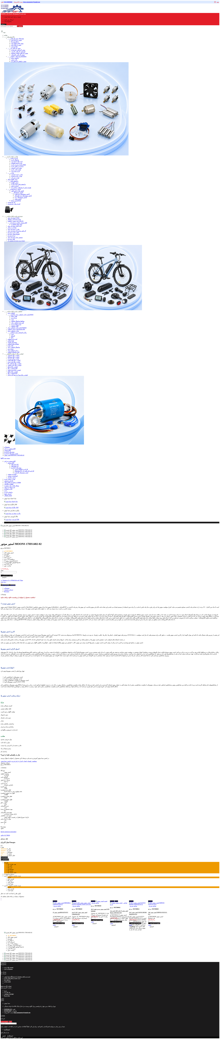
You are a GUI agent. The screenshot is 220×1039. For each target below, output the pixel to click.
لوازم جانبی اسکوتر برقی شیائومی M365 (20, 314)
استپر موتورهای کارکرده (21, 472)
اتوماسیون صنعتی (13, 476)
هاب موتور (14, 59)
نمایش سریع (57, 906)
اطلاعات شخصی (9, 994)
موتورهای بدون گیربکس (16, 38)
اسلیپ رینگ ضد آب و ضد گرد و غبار (18, 375)
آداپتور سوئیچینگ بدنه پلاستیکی (23, 195)
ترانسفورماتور (13, 181)
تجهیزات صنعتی (12, 474)
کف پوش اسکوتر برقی (17, 323)
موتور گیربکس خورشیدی (18, 50)
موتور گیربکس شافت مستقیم (19, 53)
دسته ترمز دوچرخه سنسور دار (16, 240)
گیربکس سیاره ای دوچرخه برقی (17, 231)
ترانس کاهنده (14, 182)
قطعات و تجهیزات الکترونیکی (12, 482)
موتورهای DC (9, 37)
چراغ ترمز (14, 318)
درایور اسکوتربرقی (13, 350)
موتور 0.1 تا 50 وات (16, 40)
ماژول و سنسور (8, 481)
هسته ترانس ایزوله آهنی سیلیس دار (21, 187)
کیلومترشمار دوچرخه (14, 234)
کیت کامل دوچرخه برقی (14, 226)
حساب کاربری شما (6, 986)
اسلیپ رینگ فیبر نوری (14, 362)
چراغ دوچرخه (11, 236)
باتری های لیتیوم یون (17, 161)
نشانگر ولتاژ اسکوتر (13, 344)
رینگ (12, 337)
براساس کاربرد (8, 492)
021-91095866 (8, 2)
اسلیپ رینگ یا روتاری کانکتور (13, 354)
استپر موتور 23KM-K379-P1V (60, 912)
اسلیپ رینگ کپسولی (13, 355)
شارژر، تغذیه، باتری (11, 156)
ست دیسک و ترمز (16, 324)
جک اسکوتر (11, 340)
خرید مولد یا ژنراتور (9, 487)
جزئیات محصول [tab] (8, 590)
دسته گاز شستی (12, 342)
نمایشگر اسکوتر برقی (14, 347)
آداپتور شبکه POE (16, 200)
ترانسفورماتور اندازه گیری (18, 184)
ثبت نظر (5, 857)
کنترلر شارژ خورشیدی (14, 204)
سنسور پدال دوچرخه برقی (15, 237)
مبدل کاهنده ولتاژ (12, 179)
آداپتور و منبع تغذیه (14, 189)
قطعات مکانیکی (8, 484)
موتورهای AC (15, 466)
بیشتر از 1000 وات (16, 45)
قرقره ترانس (14, 186)
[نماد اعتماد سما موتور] (11, 501)
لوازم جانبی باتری (16, 169)
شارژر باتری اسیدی (16, 176)
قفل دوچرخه (11, 239)
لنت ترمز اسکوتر (12, 339)
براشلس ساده (15, 58)
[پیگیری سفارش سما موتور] (12, 513)
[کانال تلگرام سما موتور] (11, 507)
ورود (5, 991)
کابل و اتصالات (8, 489)
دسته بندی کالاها (5, 458)
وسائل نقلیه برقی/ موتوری (11, 485)
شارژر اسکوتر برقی (13, 331)
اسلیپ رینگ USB (12, 368)
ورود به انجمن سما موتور (8, 761)
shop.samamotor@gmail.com (31, 2)
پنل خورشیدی (11, 202)
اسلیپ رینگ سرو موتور (14, 370)
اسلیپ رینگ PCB (12, 373)
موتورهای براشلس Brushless (17, 56)
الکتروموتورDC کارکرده (21, 469)
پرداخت (3, 24)
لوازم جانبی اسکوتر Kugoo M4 (16, 329)
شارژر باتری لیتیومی (17, 174)
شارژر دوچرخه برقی (13, 229)
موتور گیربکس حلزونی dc (18, 51)
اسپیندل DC (14, 46)
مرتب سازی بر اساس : (14, 876)
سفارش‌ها (7, 995)
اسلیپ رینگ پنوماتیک (13, 357)
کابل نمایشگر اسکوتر (13, 352)
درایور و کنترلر (12, 477)
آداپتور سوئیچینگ (17, 192)
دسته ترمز (10, 349)
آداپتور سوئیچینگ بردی (20, 197)
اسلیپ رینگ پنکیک (13, 371)
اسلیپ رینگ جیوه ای (13, 358)
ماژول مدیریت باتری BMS (18, 164)
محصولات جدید (8, 969)
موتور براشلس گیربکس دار (18, 61)
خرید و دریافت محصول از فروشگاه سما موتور (17, 976)
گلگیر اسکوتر (14, 326)
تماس (2, 998)
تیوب (12, 319)
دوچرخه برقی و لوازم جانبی (13, 216)
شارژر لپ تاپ (15, 178)
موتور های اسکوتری (16, 224)
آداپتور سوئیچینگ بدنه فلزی (22, 194)
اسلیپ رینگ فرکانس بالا (14, 363)
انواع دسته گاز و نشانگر (14, 219)
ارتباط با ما (7, 980)
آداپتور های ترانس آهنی (17, 191)
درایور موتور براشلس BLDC (16, 221)
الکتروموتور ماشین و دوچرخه (17, 222)
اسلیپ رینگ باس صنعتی (14, 365)
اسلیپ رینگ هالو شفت (14, 360)
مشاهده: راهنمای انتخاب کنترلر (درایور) (26, 761)
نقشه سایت (7, 981)
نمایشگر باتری (15, 160)
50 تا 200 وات (15, 42)
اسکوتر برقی (11, 313)
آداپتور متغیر (17, 199)
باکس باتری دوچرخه (13, 232)
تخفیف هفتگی (8, 495)
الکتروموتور (11, 463)
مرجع (2, 548)
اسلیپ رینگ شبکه (13, 367)
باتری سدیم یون (15, 171)
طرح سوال (5, 585)
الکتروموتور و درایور (9, 461)
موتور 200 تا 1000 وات (17, 43)
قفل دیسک (14, 316)
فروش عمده (7, 494)
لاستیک (13, 336)
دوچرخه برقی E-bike (13, 218)
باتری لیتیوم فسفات (16, 163)
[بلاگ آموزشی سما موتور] (11, 519)
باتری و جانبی (13, 158)
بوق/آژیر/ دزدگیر (12, 227)
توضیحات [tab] (6, 588)
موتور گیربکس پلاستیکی (18, 55)
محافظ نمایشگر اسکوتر (17, 321)
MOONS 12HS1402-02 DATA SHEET (8, 831)
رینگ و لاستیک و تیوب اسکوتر (17, 332)
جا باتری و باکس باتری (17, 166)
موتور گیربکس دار (14, 48)
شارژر (11, 173)
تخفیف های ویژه (8, 967)
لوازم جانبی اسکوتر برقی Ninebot (17, 327)
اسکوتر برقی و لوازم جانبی (13, 311)
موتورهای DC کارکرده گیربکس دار (24, 471)
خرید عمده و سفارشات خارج (12, 978)
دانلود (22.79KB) (5, 835)
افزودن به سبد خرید (6, 575)
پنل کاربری (7, 992)
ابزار (5, 490)
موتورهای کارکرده (16, 467)
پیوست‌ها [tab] (6, 591)
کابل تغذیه (10, 345)
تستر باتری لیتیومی (16, 168)
